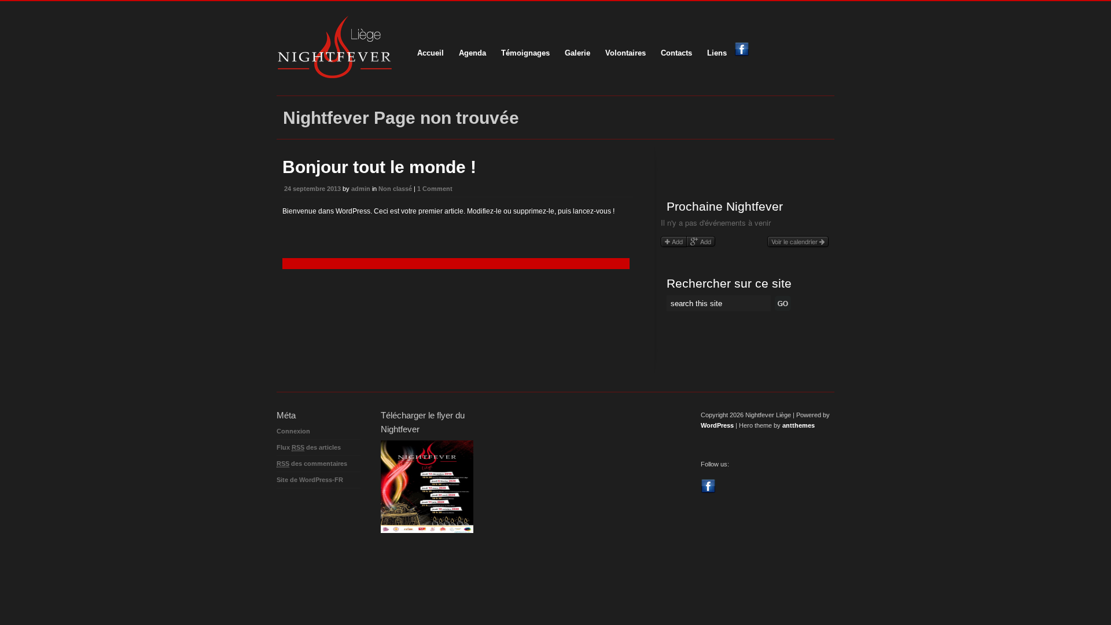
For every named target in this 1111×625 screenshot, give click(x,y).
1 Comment (435, 188)
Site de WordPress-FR (310, 479)
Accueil (430, 53)
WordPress (717, 425)
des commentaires (312, 463)
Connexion (293, 431)
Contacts (676, 53)
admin (360, 188)
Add (676, 241)
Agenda (472, 53)
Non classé (395, 188)
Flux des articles (309, 447)
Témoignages (525, 53)
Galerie (577, 53)
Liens (717, 53)
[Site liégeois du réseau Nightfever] (334, 76)
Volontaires (625, 53)
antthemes (798, 425)
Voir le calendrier (795, 241)
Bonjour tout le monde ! (379, 167)
